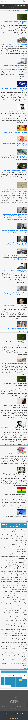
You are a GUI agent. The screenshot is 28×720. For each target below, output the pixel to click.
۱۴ (24, 682)
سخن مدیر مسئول (20, 713)
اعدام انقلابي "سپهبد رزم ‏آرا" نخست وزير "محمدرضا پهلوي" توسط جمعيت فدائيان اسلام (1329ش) (15, 66)
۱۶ (17, 682)
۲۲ (20, 684)
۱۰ (13, 680)
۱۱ (9, 680)
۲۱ (24, 684)
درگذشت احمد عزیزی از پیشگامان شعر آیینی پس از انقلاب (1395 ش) (15, 306)
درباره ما (10, 713)
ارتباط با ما (14, 713)
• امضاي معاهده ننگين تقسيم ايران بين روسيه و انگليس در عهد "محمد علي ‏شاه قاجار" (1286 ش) (14, 531)
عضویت (6, 713)
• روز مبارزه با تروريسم (22, 551)
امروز (25, 521)
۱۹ (6, 682)
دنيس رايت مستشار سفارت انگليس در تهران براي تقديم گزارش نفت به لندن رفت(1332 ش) (14, 294)
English (8, 716)
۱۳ (2, 680)
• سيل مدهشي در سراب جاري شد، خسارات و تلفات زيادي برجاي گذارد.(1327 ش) (14, 639)
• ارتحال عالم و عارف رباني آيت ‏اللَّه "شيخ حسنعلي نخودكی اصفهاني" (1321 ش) (14, 539)
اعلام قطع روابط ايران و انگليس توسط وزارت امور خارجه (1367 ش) (14, 89)
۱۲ (6, 680)
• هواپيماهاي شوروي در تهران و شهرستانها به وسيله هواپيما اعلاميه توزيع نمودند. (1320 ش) (14, 630)
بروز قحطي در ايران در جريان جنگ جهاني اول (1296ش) (14, 44)
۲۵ (9, 684)
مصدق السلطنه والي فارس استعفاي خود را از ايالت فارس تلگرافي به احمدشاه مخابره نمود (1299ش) (14, 231)
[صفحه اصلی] (17, 718)
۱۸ (9, 682)
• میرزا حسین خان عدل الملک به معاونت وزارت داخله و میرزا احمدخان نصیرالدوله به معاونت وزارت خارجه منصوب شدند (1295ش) (14, 604)
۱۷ (13, 682)
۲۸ (24, 686)
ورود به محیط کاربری (18, 716)
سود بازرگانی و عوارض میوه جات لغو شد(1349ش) (15, 132)
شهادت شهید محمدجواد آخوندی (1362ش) (17, 111)
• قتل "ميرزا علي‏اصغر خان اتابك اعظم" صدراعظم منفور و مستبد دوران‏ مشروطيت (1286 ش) (14, 535)
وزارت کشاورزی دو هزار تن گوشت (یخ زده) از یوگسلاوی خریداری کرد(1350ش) (14, 144)
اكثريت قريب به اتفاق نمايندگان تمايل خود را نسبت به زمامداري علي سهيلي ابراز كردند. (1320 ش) (15, 244)
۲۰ (2, 682)
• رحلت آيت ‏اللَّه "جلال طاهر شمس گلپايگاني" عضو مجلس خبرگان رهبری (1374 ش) (14, 548)
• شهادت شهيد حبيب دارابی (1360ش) (18, 554)
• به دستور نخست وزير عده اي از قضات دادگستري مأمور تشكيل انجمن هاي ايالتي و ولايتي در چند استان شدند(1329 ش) (14, 655)
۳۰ (17, 686)
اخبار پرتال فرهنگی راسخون (14, 697)
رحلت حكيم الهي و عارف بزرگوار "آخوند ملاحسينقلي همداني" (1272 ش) (15, 22)
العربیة (12, 716)
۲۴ (13, 684)
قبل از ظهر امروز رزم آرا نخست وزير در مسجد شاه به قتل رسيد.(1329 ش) (14, 271)
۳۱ (13, 686)
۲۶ (6, 684)
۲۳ (17, 684)
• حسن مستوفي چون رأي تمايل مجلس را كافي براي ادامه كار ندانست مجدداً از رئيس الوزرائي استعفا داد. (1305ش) (14, 612)
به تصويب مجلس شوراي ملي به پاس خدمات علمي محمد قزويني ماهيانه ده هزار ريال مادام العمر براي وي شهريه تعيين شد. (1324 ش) (15, 257)
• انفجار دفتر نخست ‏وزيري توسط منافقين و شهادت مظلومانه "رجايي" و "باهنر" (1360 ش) (14, 544)
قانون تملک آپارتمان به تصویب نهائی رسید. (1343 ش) (14, 328)
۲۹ (20, 686)
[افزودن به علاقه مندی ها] (11, 718)
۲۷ (2, 684)
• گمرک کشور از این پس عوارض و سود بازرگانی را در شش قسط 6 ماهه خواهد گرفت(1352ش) (14, 562)
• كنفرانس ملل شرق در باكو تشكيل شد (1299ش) (16, 608)
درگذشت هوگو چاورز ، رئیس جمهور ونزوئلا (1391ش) (15, 170)
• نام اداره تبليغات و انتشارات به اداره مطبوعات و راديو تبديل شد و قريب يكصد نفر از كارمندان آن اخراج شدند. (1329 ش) (14, 648)
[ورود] (15, 718)
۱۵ (20, 682)
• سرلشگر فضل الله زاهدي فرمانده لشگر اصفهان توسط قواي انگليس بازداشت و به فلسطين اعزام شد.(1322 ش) (14, 635)
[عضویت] (13, 718)
